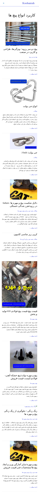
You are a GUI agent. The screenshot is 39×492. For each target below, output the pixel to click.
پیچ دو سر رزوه (33, 57)
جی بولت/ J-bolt (29, 152)
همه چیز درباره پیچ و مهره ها (25, 211)
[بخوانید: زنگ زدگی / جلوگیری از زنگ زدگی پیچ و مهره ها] (31, 406)
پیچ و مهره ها (33, 319)
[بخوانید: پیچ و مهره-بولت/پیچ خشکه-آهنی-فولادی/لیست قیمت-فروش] (23, 356)
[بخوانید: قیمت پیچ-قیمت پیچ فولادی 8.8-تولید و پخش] (19, 284)
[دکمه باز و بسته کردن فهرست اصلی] (3, 3)
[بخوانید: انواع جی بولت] (23, 91)
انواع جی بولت (30, 106)
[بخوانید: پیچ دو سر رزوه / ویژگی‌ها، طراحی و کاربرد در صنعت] (21, 33)
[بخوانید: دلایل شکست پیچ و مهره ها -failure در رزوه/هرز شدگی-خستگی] (23, 189)
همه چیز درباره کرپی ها (26, 239)
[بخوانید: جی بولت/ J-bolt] (23, 141)
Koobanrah (28, 3)
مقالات (35, 111)
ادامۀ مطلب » (33, 74)
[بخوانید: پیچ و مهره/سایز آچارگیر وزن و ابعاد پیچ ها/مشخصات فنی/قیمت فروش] (23, 451)
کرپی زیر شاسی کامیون (25, 234)
